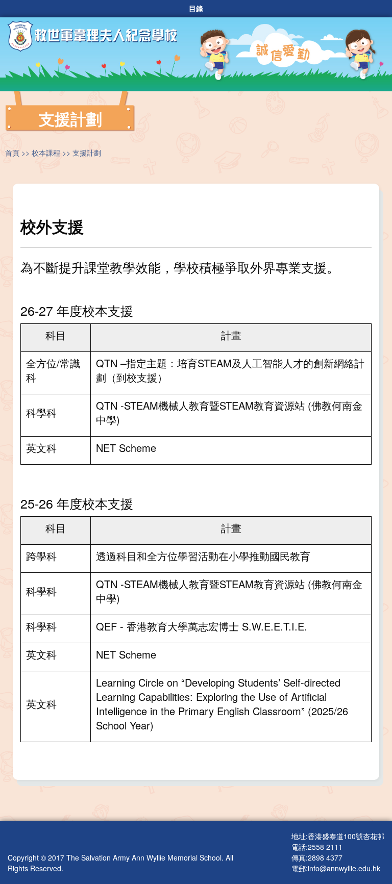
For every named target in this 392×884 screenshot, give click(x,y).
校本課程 (46, 152)
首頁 (12, 152)
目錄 (196, 9)
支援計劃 (86, 152)
